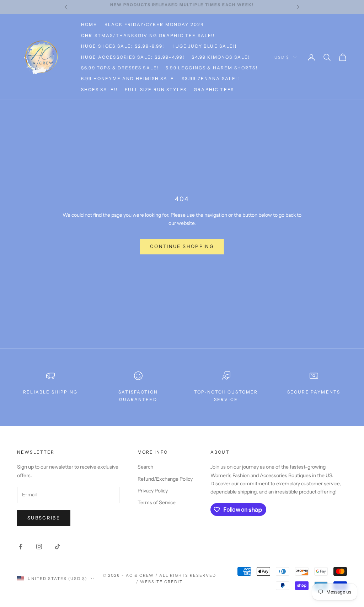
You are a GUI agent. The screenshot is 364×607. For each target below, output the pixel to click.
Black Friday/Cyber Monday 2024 (154, 24)
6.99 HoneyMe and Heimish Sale (128, 78)
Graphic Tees (214, 89)
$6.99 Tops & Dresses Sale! (120, 67)
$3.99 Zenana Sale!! (210, 78)
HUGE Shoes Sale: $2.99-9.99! (122, 46)
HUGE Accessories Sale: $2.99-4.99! (132, 57)
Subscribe (43, 518)
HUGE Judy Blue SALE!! (203, 46)
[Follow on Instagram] (39, 546)
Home (89, 24)
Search (145, 467)
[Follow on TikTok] (57, 546)
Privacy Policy (153, 490)
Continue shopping (182, 246)
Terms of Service (157, 502)
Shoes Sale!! (99, 89)
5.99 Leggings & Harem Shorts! (212, 67)
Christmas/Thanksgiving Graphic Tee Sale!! (148, 35)
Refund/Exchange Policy (165, 479)
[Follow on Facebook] (20, 546)
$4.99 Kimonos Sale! (221, 57)
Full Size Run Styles (156, 89)
